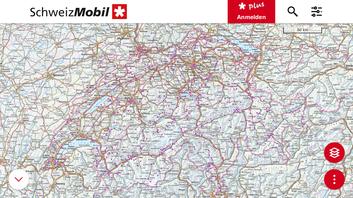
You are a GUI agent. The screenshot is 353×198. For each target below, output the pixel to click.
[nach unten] (18, 179)
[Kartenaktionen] (334, 179)
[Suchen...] (293, 11)
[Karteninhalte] (334, 152)
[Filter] (316, 11)
